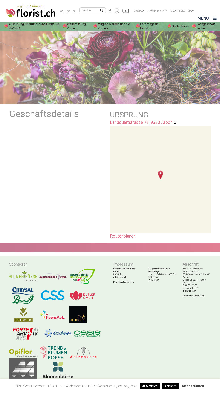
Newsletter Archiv (157, 10)
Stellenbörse (180, 26)
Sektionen (139, 10)
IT (74, 11)
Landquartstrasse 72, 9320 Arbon (141, 122)
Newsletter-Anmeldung (193, 296)
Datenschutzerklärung (123, 282)
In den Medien (177, 10)
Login (191, 10)
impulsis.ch (153, 280)
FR (68, 11)
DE (61, 11)
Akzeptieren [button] (149, 386)
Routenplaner (122, 236)
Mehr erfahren (193, 386)
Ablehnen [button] (170, 386)
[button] (160, 174)
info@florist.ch (120, 277)
